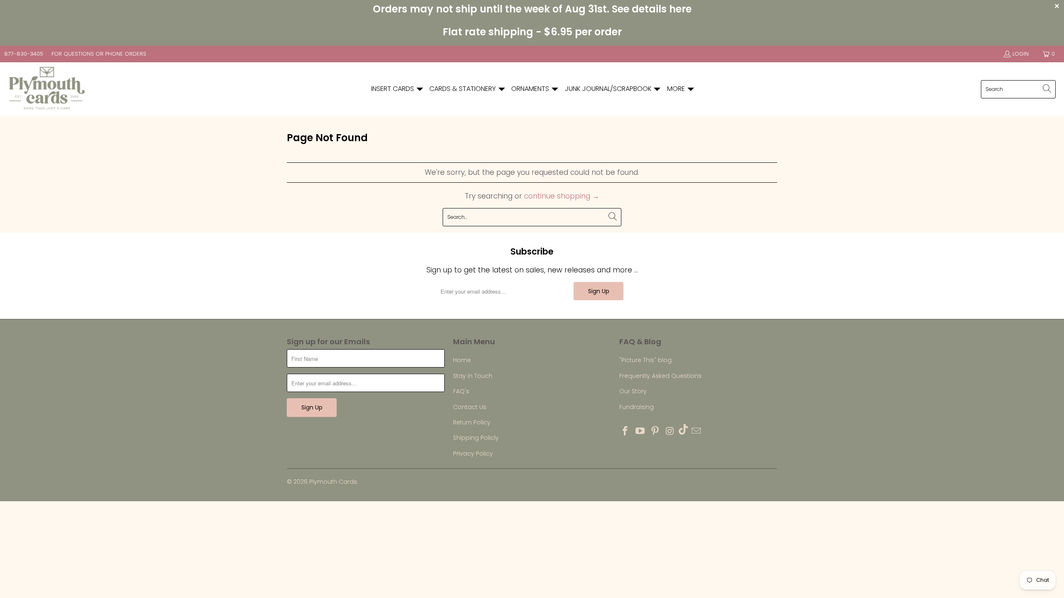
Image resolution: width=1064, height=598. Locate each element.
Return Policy (471, 422)
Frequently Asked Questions (660, 376)
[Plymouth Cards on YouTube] (640, 431)
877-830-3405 (23, 54)
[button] (397, 89)
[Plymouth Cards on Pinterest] (655, 431)
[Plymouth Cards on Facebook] (625, 431)
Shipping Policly (476, 438)
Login (1020, 54)
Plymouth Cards (333, 482)
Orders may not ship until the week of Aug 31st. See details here (532, 9)
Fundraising (636, 407)
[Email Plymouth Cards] (696, 431)
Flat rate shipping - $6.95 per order (532, 32)
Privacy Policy (473, 453)
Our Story (633, 391)
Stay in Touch (473, 376)
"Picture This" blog (645, 360)
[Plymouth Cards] (46, 89)
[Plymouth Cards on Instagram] (670, 431)
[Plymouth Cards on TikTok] (683, 430)
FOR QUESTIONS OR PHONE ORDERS (99, 54)
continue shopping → (561, 196)
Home (462, 360)
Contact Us (469, 407)
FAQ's (461, 391)
